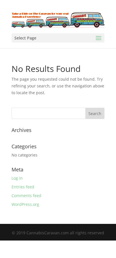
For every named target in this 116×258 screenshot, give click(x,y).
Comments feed (26, 195)
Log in (17, 178)
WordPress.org (25, 204)
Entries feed (23, 186)
